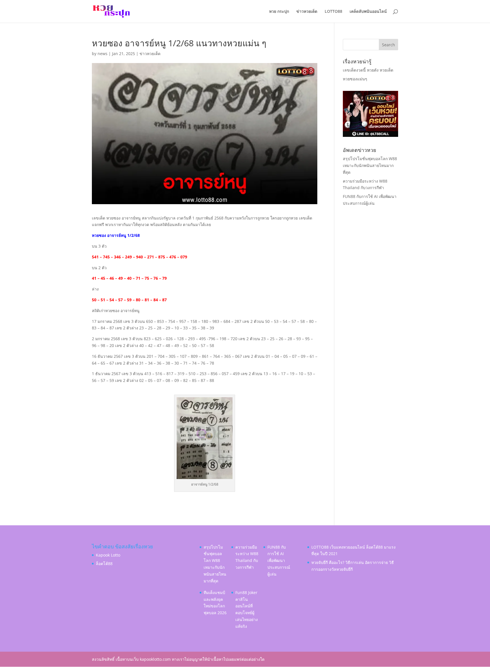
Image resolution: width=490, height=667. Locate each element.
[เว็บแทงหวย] (370, 135)
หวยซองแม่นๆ (355, 78)
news (102, 53)
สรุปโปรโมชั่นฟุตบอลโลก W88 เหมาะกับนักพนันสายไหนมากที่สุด (370, 165)
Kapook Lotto (108, 555)
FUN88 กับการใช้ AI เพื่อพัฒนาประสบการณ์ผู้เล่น (278, 560)
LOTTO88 (333, 11)
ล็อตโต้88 (104, 563)
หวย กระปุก (279, 11)
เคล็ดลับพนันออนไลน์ (368, 11)
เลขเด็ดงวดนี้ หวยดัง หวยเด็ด (368, 70)
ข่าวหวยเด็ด (306, 11)
